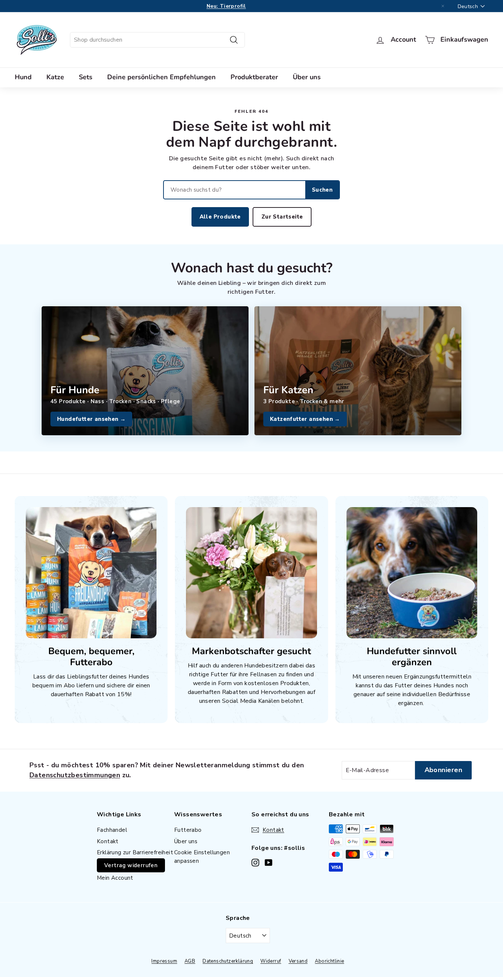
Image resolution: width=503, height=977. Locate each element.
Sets (85, 77)
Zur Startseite (282, 216)
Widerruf (270, 961)
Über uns (307, 77)
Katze (55, 77)
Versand (298, 961)
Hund (23, 77)
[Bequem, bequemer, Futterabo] (91, 572)
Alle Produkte (220, 216)
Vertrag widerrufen (131, 865)
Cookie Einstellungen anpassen (202, 857)
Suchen (322, 189)
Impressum (164, 961)
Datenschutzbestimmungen (74, 775)
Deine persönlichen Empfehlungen (161, 77)
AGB (189, 961)
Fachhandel (112, 830)
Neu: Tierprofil (226, 6)
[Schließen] (443, 6)
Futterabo (188, 830)
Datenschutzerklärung (228, 961)
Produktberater (254, 77)
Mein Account (115, 878)
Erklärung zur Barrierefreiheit (135, 852)
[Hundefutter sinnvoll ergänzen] (412, 572)
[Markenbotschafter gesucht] (251, 572)
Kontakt (108, 841)
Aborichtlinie (329, 961)
